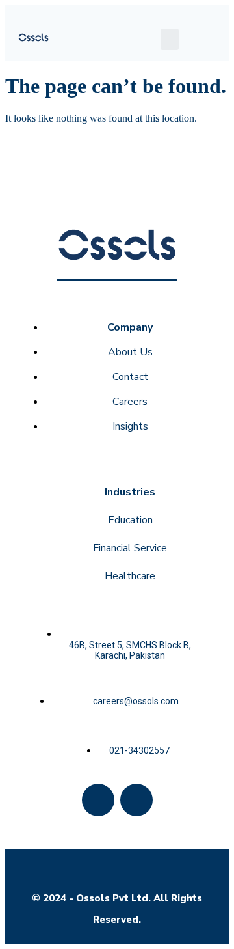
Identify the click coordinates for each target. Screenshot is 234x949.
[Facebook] (98, 800)
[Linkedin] (136, 800)
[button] (170, 39)
